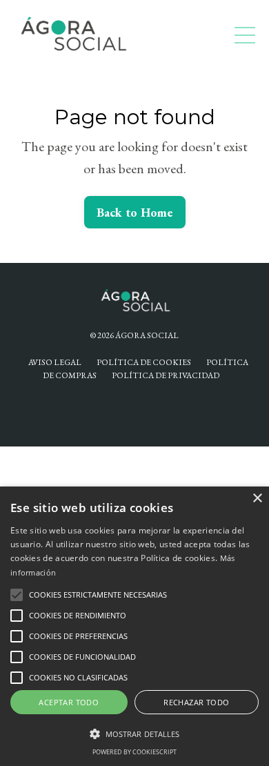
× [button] (257, 498)
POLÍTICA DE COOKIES (144, 362)
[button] (16, 595)
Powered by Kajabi (134, 410)
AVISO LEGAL (54, 362)
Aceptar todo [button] (69, 702)
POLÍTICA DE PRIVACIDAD (165, 375)
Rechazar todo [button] (196, 702)
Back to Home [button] (135, 212)
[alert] (134, 626)
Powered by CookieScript (134, 751)
